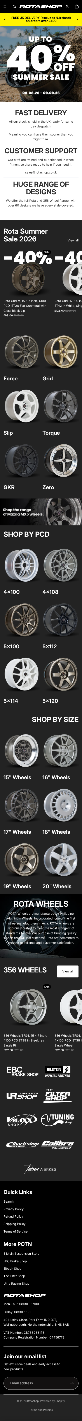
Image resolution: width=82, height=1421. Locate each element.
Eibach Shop (12, 1268)
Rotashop (33, 1401)
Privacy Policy (13, 1209)
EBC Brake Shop (15, 1261)
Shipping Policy (14, 1224)
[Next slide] (77, 19)
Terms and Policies (41, 1409)
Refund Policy (13, 1216)
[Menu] (5, 7)
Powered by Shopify (52, 1401)
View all (73, 240)
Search (8, 1201)
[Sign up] (72, 1383)
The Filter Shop (14, 1276)
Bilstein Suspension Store (21, 1253)
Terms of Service (15, 1231)
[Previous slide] (5, 19)
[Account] (67, 6)
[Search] (14, 6)
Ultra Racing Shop (16, 1283)
